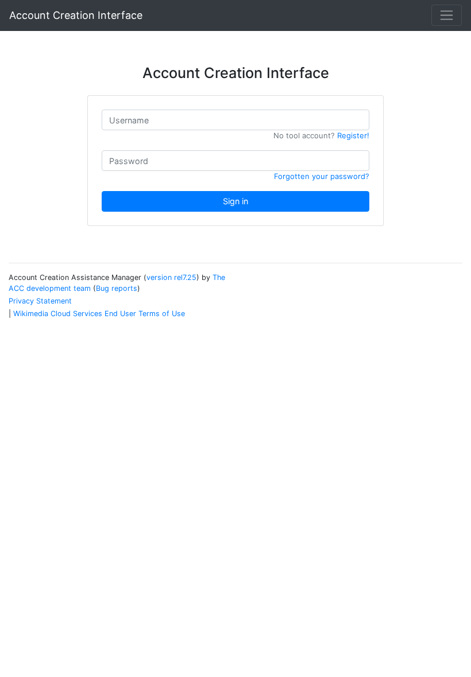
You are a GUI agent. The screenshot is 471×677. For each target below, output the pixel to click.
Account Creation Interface (75, 15)
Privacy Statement (40, 301)
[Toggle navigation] (446, 15)
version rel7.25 (171, 277)
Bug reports (116, 288)
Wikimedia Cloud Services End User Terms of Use (99, 313)
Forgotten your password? (321, 176)
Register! (353, 135)
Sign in (235, 201)
